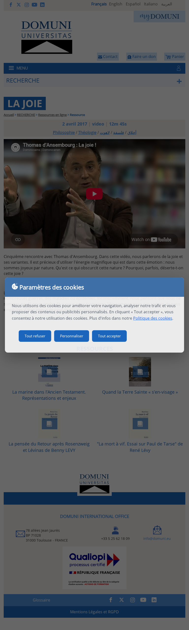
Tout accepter (109, 335)
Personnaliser (71, 335)
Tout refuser (35, 335)
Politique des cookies (152, 318)
